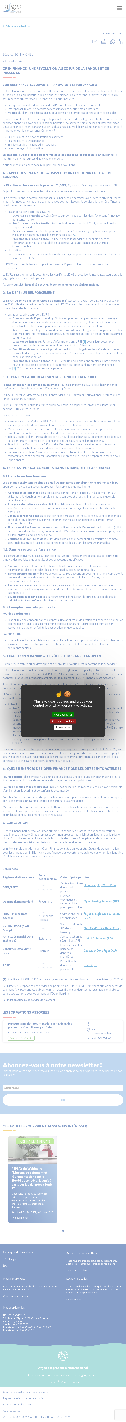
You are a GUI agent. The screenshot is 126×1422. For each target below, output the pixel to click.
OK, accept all (64, 714)
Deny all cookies (64, 721)
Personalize (63, 727)
